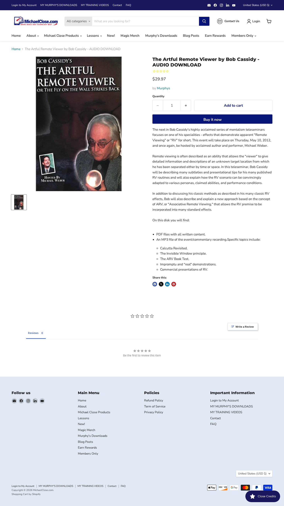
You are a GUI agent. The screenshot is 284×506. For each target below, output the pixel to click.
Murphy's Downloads (161, 35)
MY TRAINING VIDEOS (95, 5)
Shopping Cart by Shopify (26, 494)
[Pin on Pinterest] (173, 284)
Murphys (163, 88)
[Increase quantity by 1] (186, 105)
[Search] (204, 21)
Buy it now (212, 119)
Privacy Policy (153, 412)
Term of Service (154, 406)
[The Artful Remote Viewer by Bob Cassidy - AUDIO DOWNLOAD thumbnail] (18, 202)
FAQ (128, 5)
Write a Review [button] (245, 326)
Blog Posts (191, 35)
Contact (117, 5)
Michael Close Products (62, 35)
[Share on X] (161, 284)
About (31, 35)
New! (111, 35)
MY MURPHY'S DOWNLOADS (58, 5)
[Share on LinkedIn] (167, 284)
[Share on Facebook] (154, 284)
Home (16, 35)
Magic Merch (130, 35)
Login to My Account (24, 5)
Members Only (242, 35)
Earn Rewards (215, 35)
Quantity (158, 96)
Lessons (93, 35)
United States (256, 5)
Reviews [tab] (33, 333)
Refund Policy (153, 400)
